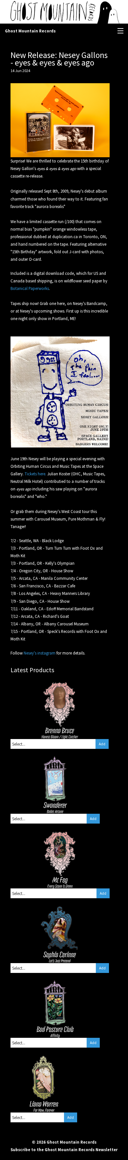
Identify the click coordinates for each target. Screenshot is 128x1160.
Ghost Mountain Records (30, 31)
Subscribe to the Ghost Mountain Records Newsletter (64, 1149)
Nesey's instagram (39, 653)
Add (102, 744)
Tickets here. (35, 473)
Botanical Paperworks (30, 288)
